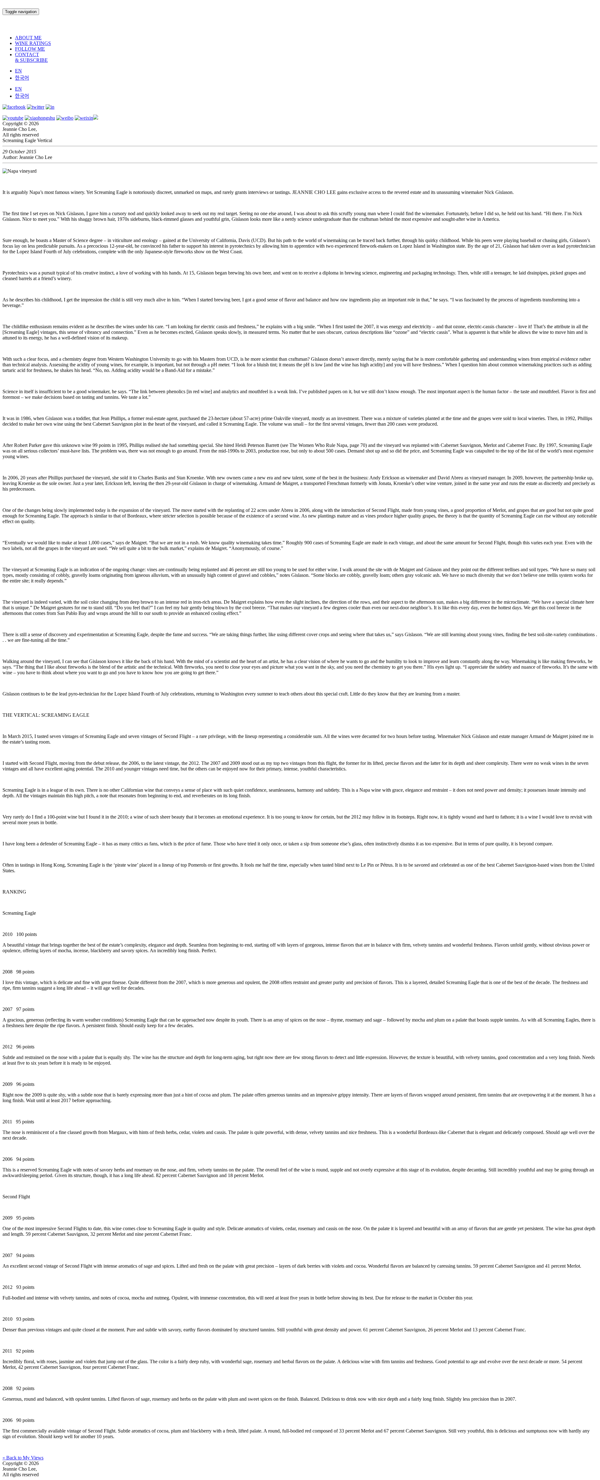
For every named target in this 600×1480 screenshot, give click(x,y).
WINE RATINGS (33, 43)
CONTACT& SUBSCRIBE (31, 57)
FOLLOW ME (30, 49)
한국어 (22, 78)
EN (18, 70)
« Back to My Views (22, 1457)
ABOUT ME (28, 37)
